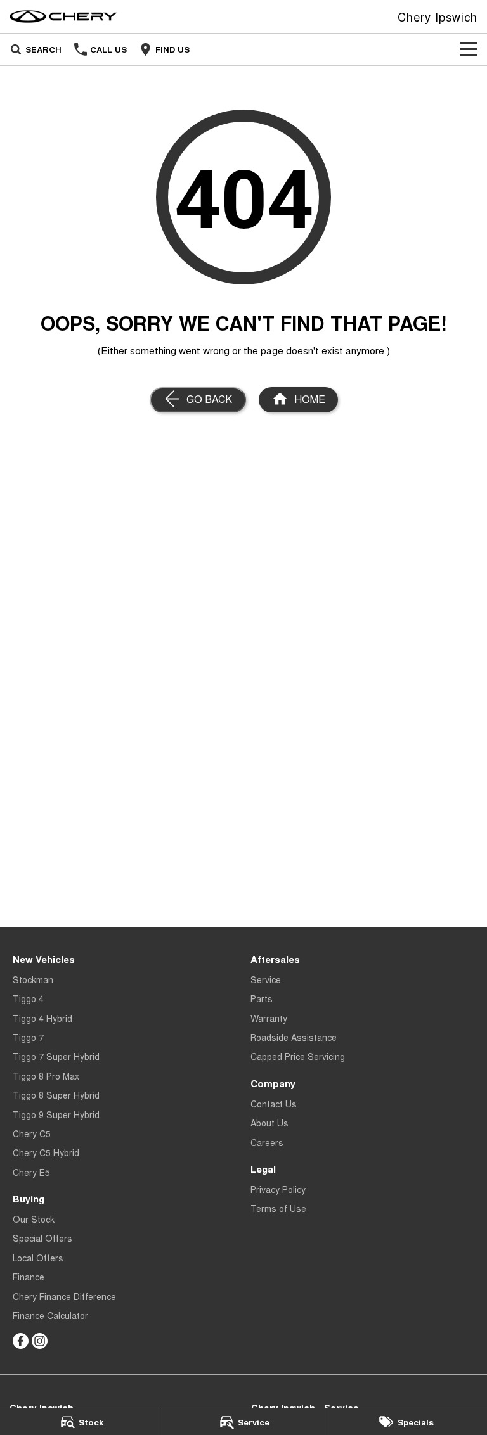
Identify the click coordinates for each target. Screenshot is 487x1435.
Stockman (33, 979)
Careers (266, 1142)
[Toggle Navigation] (468, 49)
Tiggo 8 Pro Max (46, 1075)
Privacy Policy (278, 1189)
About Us (269, 1122)
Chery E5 (31, 1172)
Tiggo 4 (28, 998)
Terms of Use (278, 1208)
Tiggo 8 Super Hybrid (56, 1094)
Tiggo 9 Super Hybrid (56, 1114)
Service (265, 979)
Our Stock (34, 1219)
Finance (28, 1276)
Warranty (268, 1018)
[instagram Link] (40, 1341)
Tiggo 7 (28, 1037)
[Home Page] (63, 16)
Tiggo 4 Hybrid (42, 1018)
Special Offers (42, 1238)
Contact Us (273, 1103)
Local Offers (38, 1257)
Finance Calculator (50, 1315)
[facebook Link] (21, 1341)
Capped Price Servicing (297, 1056)
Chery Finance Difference (64, 1296)
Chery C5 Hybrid (46, 1152)
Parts (261, 998)
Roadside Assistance (293, 1037)
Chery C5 (32, 1133)
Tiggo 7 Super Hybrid (56, 1056)
